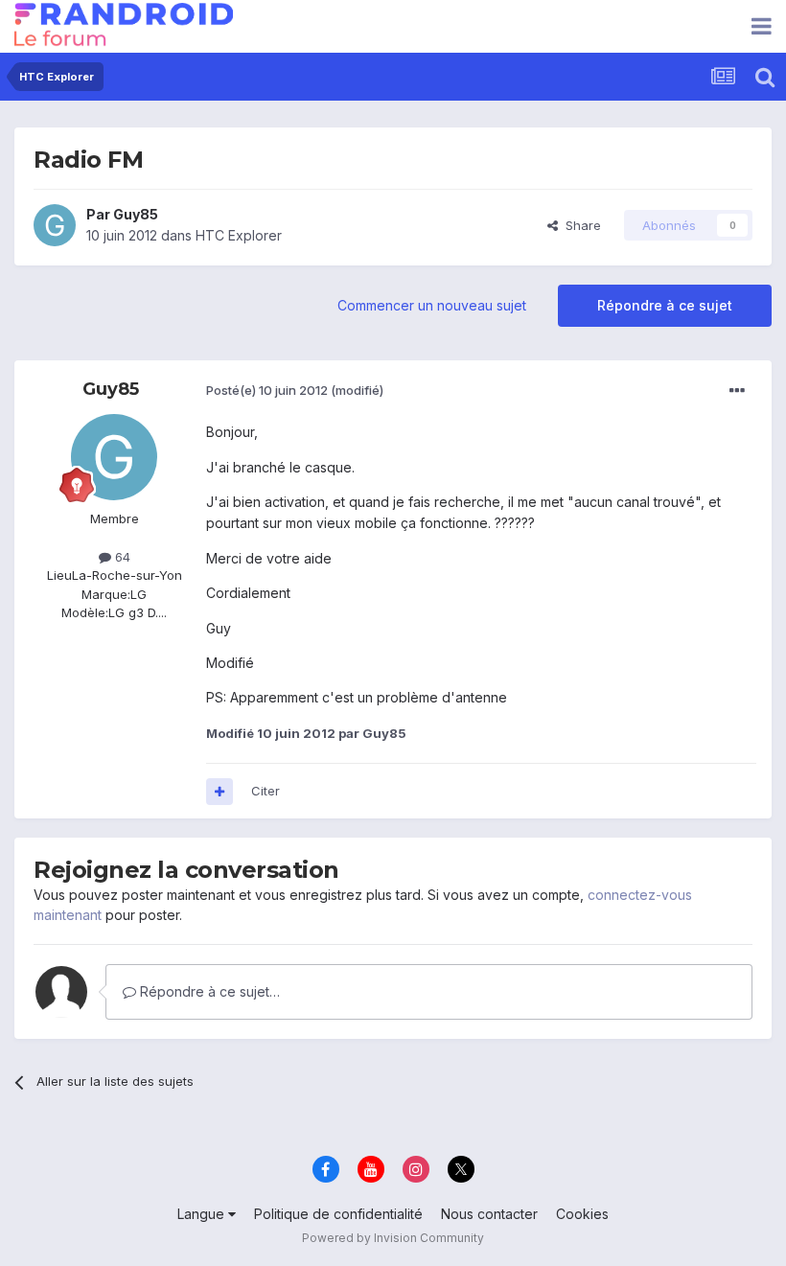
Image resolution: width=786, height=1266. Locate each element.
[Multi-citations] (219, 791)
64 (120, 556)
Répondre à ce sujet (664, 305)
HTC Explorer (239, 235)
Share (579, 225)
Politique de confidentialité (338, 1214)
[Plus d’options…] (737, 391)
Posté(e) (267, 390)
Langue (202, 1214)
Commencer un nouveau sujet (431, 305)
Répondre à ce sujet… (208, 991)
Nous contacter (489, 1214)
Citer (265, 790)
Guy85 (135, 214)
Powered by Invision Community (393, 1238)
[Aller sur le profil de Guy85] (55, 225)
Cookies (582, 1214)
